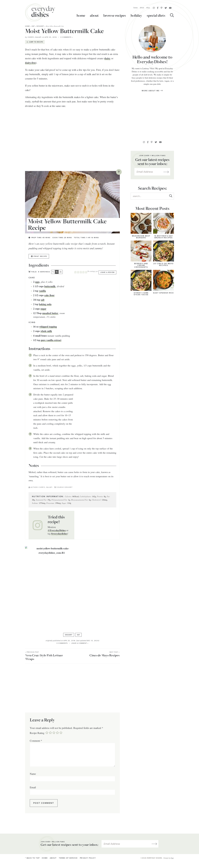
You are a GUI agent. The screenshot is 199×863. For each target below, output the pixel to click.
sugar (43, 308)
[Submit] (170, 196)
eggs (37, 282)
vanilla (42, 291)
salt (42, 299)
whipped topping (48, 326)
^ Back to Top (32, 858)
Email (33, 787)
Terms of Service (68, 858)
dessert (40, 26)
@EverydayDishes (57, 530)
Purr (172, 858)
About (142, 7)
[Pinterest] (161, 7)
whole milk (46, 331)
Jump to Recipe (36, 42)
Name (33, 773)
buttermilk (50, 286)
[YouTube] (170, 7)
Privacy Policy (88, 858)
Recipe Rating (37, 733)
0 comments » (67, 37)
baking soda (45, 304)
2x (61, 272)
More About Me (151, 91)
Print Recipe (40, 256)
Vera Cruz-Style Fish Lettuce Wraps (44, 656)
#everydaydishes (59, 533)
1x (57, 272)
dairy (107, 58)
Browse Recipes (114, 15)
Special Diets (156, 15)
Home (135, 7)
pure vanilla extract (51, 340)
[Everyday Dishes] (40, 12)
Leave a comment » (79, 643)
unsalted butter (50, 313)
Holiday (136, 15)
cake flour (49, 295)
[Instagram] (154, 7)
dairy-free (30, 62)
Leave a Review (107, 272)
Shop (148, 7)
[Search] (172, 16)
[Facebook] (157, 7)
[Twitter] (166, 7)
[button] (119, 172)
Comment (36, 740)
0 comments (62, 643)
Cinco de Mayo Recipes (104, 654)
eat (33, 26)
